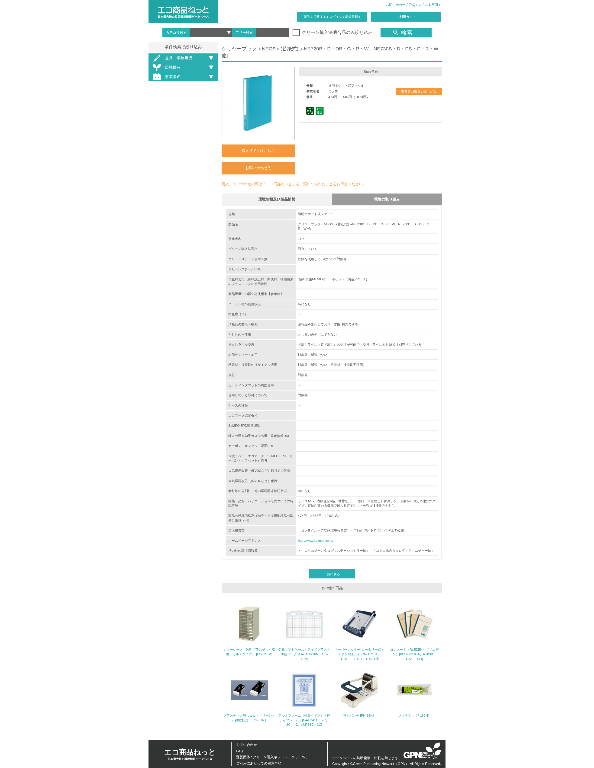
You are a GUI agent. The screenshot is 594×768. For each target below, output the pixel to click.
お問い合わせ (395, 5)
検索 (407, 32)
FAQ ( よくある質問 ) (425, 5)
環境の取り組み (387, 199)
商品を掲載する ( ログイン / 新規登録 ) (331, 17)
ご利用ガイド (406, 17)
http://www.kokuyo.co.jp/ (315, 540)
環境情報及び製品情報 (276, 199)
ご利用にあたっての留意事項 (258, 763)
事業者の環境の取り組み (419, 91)
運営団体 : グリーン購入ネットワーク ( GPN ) (271, 757)
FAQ (239, 751)
